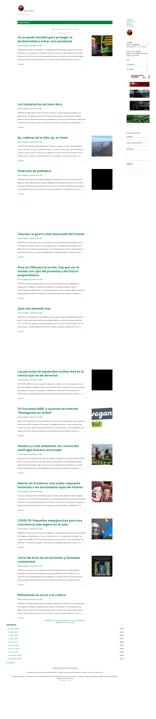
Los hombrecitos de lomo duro (40, 104)
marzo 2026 (14, 645)
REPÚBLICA (61, 33)
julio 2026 (13, 632)
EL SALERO (71, 29)
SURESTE (70, 33)
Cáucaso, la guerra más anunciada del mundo (51, 234)
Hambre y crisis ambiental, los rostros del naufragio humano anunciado (48, 448)
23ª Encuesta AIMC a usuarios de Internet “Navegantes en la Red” (48, 411)
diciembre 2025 (15, 655)
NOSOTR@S (76, 29)
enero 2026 (14, 652)
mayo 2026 (14, 639)
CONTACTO (130, 26)
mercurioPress (25, 22)
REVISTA (63, 29)
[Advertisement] (51, 84)
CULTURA (74, 620)
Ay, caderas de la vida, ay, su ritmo (43, 138)
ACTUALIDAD (58, 29)
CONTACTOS (69, 622)
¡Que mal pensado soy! (34, 308)
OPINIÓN (66, 29)
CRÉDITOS (60, 622)
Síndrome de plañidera (34, 171)
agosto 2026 (14, 629)
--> (84, 64)
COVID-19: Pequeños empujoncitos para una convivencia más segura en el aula (50, 522)
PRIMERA (53, 29)
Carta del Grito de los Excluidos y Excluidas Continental (49, 560)
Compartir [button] (21, 64)
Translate (143, 47)
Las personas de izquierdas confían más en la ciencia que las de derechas (51, 373)
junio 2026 (14, 635)
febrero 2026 (15, 649)
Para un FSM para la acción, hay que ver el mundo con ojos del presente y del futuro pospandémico (48, 271)
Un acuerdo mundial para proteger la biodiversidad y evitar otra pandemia (45, 39)
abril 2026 (13, 642)
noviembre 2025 (16, 659)
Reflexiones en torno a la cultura (42, 595)
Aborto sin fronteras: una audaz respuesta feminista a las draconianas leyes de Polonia (50, 485)
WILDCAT (65, 33)
